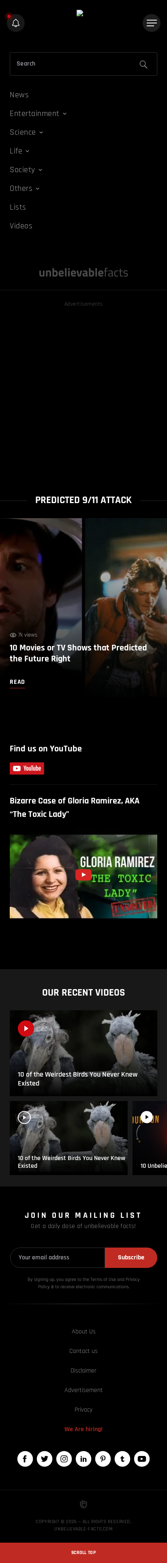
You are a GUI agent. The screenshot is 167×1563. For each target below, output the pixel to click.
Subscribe (131, 1257)
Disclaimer (83, 1370)
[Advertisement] (83, 393)
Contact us (83, 1351)
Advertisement (83, 1390)
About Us (84, 1331)
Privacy (83, 1409)
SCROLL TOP (83, 1553)
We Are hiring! (83, 1429)
